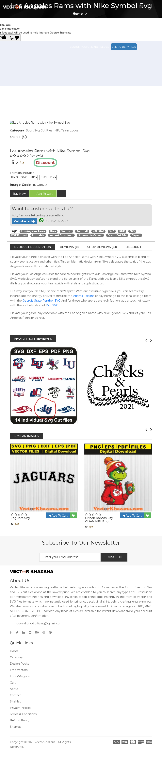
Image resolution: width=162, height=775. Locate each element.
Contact (15, 695)
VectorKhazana (45, 742)
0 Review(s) (35, 155)
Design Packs (79, 29)
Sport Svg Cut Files (39, 130)
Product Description (32, 247)
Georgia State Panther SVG (41, 300)
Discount (133, 247)
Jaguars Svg (20, 518)
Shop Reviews (102, 247)
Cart (13, 682)
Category (16, 657)
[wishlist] (61, 193)
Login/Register (20, 676)
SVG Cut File (98, 29)
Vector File (117, 29)
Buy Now (19, 194)
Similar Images (26, 436)
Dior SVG (52, 305)
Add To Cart (59, 515)
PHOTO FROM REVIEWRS (33, 338)
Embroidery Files (124, 46)
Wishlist (54, 511)
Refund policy (19, 720)
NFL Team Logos (66, 130)
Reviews (69, 247)
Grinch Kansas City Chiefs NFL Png (99, 519)
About (14, 689)
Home (14, 651)
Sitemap (16, 726)
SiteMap (15, 701)
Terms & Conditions (23, 714)
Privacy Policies (20, 708)
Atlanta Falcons (83, 296)
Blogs (104, 46)
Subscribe (114, 557)
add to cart (45, 194)
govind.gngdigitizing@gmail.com (39, 623)
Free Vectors (136, 29)
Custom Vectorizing (84, 46)
